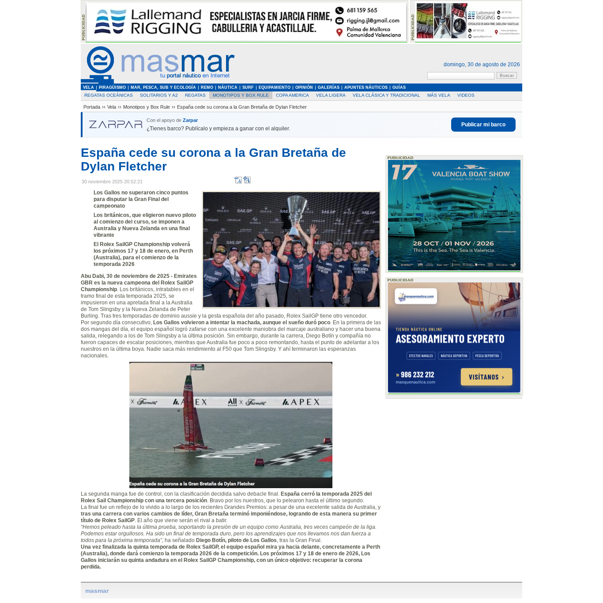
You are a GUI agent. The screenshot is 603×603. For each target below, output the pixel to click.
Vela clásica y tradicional (386, 95)
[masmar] (158, 82)
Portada (91, 107)
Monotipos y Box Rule (241, 95)
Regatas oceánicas (108, 95)
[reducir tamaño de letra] (238, 181)
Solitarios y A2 (159, 95)
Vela (111, 107)
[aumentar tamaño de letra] (247, 181)
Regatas (195, 95)
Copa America (292, 95)
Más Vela (438, 95)
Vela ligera (331, 95)
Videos (466, 95)
